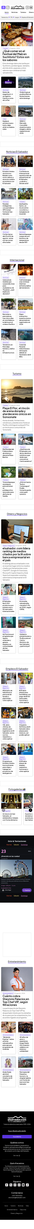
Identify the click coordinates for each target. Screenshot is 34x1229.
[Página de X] (10, 1186)
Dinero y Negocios (17, 1213)
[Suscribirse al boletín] (3, 7)
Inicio (7, 12)
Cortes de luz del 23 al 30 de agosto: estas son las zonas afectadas (8, 238)
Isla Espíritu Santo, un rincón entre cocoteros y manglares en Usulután (24, 209)
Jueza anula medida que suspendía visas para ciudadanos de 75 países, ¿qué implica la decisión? (9, 287)
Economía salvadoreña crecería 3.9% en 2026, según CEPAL (25, 605)
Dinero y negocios (8, 545)
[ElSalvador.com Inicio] (17, 7)
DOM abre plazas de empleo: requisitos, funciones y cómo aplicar (24, 766)
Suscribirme (17, 1137)
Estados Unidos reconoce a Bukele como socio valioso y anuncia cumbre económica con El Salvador (9, 177)
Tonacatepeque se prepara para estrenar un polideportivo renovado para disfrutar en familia (9, 489)
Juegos (17, 17)
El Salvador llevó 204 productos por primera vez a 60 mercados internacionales (8, 606)
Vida (4, 119)
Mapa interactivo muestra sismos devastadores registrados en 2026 (25, 319)
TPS (11, 17)
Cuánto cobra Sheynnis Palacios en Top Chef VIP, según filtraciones (16, 1000)
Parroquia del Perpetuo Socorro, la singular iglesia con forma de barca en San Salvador (25, 1078)
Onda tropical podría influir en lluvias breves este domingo (25, 95)
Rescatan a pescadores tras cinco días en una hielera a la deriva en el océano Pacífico (9, 319)
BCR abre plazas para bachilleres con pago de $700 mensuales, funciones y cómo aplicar (25, 696)
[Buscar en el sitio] (7, 7)
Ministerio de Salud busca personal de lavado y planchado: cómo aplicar (7, 695)
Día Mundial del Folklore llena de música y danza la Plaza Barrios (8, 453)
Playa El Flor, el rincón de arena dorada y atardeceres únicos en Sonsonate (17, 412)
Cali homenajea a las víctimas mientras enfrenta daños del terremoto (25, 284)
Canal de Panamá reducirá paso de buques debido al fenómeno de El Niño (25, 351)
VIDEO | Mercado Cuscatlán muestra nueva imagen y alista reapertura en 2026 (25, 127)
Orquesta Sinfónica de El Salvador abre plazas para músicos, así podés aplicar (24, 730)
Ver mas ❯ (16, 1155)
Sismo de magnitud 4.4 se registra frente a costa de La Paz (8, 96)
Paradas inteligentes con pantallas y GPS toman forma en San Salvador (8, 209)
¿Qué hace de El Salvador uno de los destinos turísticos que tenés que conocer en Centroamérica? (26, 455)
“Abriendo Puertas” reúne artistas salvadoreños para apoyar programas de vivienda (8, 1043)
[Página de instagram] (14, 1186)
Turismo (23, 12)
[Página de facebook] (6, 1186)
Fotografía (6, 811)
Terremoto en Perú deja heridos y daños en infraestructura (9, 349)
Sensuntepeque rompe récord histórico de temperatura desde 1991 (25, 238)
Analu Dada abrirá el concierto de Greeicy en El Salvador (7, 1076)
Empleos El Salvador (28, 17)
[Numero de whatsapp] (19, 1186)
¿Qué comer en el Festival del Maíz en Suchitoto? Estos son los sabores (16, 55)
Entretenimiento (8, 993)
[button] (30, 810)
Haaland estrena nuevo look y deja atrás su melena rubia (8, 125)
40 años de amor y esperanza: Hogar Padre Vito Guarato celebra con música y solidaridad (24, 1044)
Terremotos (4, 17)
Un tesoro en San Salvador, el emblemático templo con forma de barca (10, 817)
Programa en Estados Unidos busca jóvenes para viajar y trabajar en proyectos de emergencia (8, 767)
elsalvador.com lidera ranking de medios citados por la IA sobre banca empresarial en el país (17, 554)
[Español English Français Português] (31, 7)
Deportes (23, 1209)
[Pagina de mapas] (27, 7)
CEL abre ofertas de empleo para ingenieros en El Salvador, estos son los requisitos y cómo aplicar (8, 732)
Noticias (15, 12)
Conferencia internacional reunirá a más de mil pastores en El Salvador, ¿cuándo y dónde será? (25, 177)
